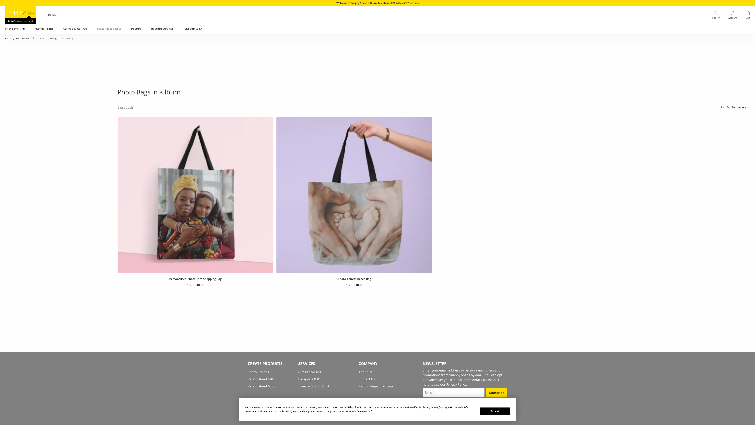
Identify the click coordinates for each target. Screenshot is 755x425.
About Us (365, 372)
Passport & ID (192, 28)
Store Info (413, 3)
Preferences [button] (364, 411)
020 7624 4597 (399, 3)
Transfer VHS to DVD (313, 386)
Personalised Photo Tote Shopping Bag (195, 279)
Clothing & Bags (49, 38)
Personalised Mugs (262, 386)
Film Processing (309, 372)
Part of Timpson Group (376, 386)
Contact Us (367, 379)
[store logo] (20, 15)
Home (8, 38)
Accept (495, 411)
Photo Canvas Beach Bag (354, 279)
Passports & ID (309, 379)
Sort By (725, 107)
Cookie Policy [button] (285, 411)
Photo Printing (258, 372)
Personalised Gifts (26, 38)
